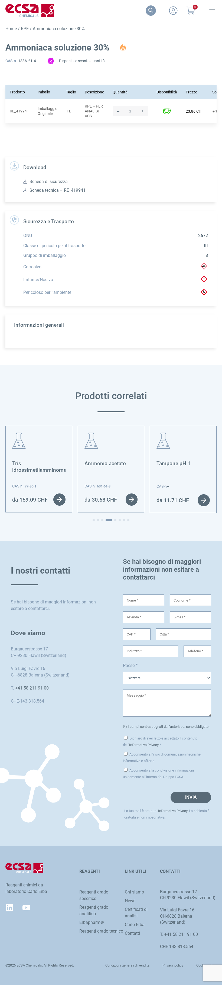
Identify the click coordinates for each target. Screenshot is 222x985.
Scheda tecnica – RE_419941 (58, 190)
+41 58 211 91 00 (32, 688)
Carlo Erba (135, 924)
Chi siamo (134, 892)
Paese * (130, 665)
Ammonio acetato (105, 464)
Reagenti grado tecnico (101, 931)
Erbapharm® (91, 922)
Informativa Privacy (144, 745)
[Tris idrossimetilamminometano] (19, 435)
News (130, 900)
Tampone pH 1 (173, 464)
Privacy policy (172, 965)
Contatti (132, 933)
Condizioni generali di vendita (127, 965)
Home (11, 28)
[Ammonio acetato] (91, 435)
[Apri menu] (212, 10)
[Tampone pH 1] (163, 435)
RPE (25, 28)
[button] (94, 520)
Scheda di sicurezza (49, 181)
